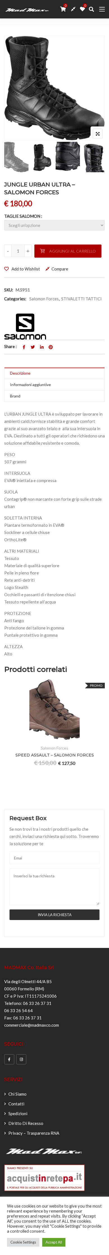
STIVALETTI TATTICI (81, 298)
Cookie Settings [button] (23, 1242)
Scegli (60, 738)
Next (92, 157)
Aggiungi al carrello (72, 251)
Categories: (15, 298)
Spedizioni (17, 1113)
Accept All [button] (54, 1242)
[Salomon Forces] (25, 326)
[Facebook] (9, 1059)
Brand (15, 396)
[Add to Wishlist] (74, 738)
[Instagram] (21, 1059)
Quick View (101, 738)
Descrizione (20, 373)
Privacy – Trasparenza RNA (33, 1133)
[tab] (54, 373)
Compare (59, 268)
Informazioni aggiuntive (30, 384)
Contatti (16, 1103)
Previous (16, 157)
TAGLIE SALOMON (22, 216)
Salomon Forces (44, 298)
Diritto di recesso (25, 1123)
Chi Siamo (17, 1093)
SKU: (8, 289)
